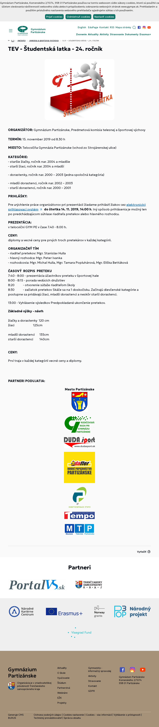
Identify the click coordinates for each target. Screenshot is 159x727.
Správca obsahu (72, 717)
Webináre (62, 692)
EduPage (93, 27)
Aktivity (104, 34)
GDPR (91, 690)
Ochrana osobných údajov (47, 714)
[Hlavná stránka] (12, 40)
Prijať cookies (54, 16)
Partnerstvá (63, 687)
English (82, 27)
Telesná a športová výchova (44, 40)
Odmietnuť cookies (78, 16)
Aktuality (93, 34)
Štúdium (61, 682)
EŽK (59, 697)
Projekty (61, 702)
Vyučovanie (63, 677)
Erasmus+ (145, 34)
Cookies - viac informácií (99, 714)
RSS (112, 27)
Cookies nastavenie (73, 714)
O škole (61, 672)
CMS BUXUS (16, 716)
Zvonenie (81, 34)
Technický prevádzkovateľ (48, 717)
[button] (134, 27)
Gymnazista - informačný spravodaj (99, 669)
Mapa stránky (123, 27)
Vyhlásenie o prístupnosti (127, 714)
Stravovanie (117, 34)
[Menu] (10, 30)
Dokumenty (131, 34)
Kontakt (104, 27)
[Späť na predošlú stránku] (9, 40)
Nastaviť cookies (104, 16)
